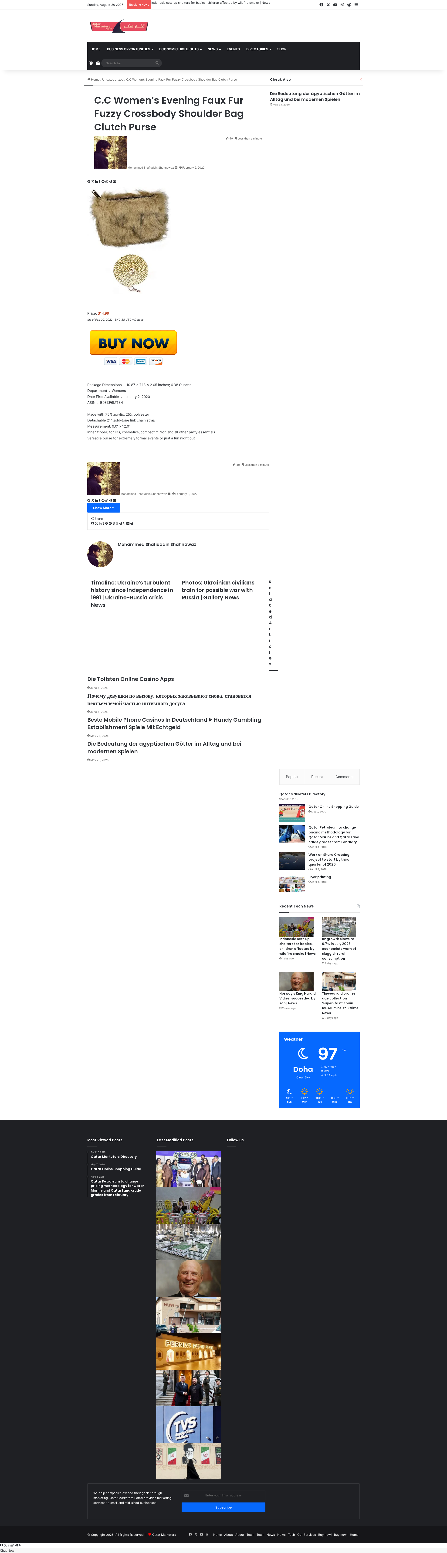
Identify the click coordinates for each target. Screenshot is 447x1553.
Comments (344, 777)
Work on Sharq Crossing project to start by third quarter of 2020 (328, 859)
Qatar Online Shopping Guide (333, 806)
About (228, 1534)
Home (96, 49)
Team (250, 1534)
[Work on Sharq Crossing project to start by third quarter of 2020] (292, 861)
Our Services (306, 1534)
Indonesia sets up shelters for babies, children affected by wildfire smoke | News (210, 2)
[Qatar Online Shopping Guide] (292, 813)
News (213, 49)
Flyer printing (319, 877)
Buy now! (325, 1534)
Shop (281, 49)
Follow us (235, 1140)
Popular (292, 777)
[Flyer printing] (292, 883)
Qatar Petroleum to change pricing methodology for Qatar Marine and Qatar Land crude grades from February (333, 834)
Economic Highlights (179, 49)
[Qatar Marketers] (118, 26)
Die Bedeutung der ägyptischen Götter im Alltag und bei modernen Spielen (315, 96)
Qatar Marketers (164, 1534)
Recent (317, 777)
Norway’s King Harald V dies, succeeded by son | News (297, 998)
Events (233, 49)
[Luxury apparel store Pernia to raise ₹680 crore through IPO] (188, 1351)
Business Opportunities (128, 49)
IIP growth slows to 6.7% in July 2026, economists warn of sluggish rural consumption (339, 949)
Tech (291, 1534)
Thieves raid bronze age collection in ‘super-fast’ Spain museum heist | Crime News (340, 1003)
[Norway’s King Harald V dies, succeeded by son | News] (296, 981)
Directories (257, 49)
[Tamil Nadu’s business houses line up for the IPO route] (188, 1169)
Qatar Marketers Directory (302, 794)
